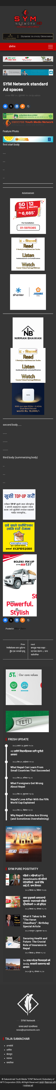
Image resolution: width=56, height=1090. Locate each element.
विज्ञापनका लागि (50, 1082)
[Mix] (22, 106)
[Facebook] (5, 106)
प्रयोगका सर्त (28, 1085)
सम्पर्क (41, 1082)
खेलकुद (9, 1054)
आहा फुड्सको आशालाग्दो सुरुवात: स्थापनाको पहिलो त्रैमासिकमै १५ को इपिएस (34, 901)
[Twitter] (11, 106)
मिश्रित (16, 629)
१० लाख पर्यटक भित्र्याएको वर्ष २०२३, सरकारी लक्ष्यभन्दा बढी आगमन (36, 964)
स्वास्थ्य (9, 1058)
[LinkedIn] (16, 106)
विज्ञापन (23, 629)
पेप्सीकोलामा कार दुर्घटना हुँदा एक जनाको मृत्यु (15, 648)
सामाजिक (9, 1062)
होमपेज (11, 46)
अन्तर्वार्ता (9, 1045)
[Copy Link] (28, 106)
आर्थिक (9, 1050)
